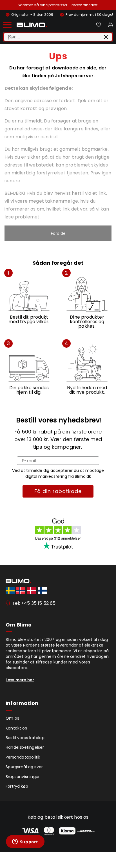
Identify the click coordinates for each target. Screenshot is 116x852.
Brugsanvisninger (23, 776)
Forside (58, 233)
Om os (12, 718)
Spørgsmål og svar (24, 767)
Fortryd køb (17, 786)
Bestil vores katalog (25, 738)
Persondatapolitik (23, 757)
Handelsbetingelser (25, 747)
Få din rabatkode (58, 491)
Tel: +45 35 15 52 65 (34, 603)
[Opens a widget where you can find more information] (25, 842)
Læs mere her (20, 680)
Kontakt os (16, 728)
